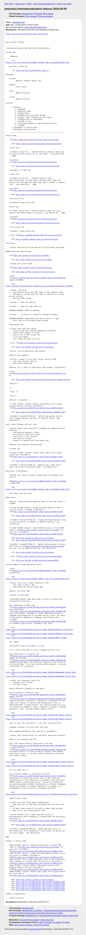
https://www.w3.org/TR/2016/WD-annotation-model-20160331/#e (40, 660)
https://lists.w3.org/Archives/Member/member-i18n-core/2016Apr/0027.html (37, 489)
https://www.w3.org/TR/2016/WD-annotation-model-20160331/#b (40, 611)
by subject (57, 922)
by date (40, 922)
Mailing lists (20, 4)
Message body (27, 14)
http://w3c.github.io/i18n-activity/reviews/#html (40, 556)
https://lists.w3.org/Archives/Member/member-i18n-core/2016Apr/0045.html (37, 579)
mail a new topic (47, 920)
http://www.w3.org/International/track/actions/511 (35, 162)
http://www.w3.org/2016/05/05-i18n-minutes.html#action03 (37, 511)
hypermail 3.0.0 (35, 929)
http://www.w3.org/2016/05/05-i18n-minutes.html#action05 (37, 820)
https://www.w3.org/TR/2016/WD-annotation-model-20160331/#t (40, 749)
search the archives (41, 925)
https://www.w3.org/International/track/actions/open (36, 140)
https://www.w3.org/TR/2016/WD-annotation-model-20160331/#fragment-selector (39, 715)
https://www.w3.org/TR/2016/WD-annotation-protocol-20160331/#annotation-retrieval (41, 794)
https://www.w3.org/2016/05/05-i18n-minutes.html (27, 34)
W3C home (8, 4)
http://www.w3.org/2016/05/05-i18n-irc (32, 70)
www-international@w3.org (44, 4)
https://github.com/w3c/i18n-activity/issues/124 (40, 235)
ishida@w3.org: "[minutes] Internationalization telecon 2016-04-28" (52, 916)
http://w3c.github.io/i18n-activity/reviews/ (38, 343)
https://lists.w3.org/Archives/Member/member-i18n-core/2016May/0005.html (37, 62)
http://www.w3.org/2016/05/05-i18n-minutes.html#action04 (37, 534)
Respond (38, 14)
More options (48, 14)
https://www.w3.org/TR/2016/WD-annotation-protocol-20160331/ (39, 776)
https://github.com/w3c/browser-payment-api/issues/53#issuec (39, 278)
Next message (31, 16)
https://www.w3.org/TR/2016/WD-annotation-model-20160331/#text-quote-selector (40, 762)
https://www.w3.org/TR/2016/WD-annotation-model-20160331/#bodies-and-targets (39, 629)
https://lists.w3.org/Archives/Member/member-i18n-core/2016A (39, 481)
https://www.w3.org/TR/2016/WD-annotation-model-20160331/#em (39, 656)
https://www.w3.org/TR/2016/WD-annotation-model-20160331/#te (39, 745)
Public (29, 4)
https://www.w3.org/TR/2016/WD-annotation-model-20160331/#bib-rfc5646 (36, 638)
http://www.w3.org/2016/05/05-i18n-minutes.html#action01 (37, 408)
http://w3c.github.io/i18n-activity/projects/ (32, 267)
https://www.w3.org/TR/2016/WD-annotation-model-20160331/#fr (39, 694)
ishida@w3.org (18, 22)
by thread (48, 922)
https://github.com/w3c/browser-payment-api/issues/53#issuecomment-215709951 (39, 286)
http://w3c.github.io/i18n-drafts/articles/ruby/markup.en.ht (39, 373)
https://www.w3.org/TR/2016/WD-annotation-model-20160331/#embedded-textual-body (41, 672)
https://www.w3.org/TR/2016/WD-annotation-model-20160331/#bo (39, 607)
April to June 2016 (64, 4)
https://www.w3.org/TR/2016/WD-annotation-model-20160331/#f (40, 698)
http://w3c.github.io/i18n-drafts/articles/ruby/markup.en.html (43, 379)
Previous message (45, 16)
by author (66, 922)
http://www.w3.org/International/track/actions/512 (35, 190)
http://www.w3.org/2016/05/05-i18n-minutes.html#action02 (37, 457)
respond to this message (29, 920)
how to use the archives (23, 925)
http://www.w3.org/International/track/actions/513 (35, 219)
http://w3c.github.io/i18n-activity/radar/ (31, 255)
